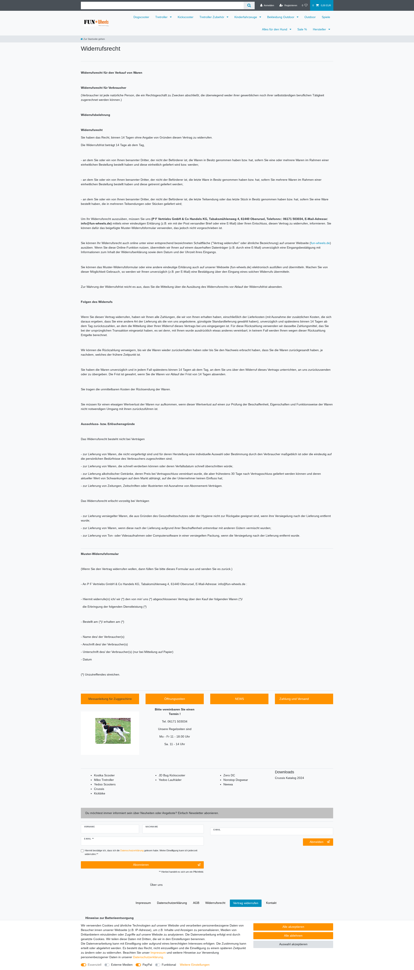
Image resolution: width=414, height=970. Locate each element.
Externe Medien (122, 964)
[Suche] (249, 5)
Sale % (302, 29)
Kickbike (99, 793)
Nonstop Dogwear (235, 780)
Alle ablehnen (293, 935)
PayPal (147, 964)
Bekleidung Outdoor (281, 17)
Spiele (326, 17)
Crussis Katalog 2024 (289, 778)
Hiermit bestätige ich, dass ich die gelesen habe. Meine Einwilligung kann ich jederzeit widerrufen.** (141, 852)
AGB (196, 903)
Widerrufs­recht (215, 903)
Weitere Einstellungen (195, 964)
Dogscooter (141, 17)
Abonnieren (141, 864)
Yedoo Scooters (105, 784)
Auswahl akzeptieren (293, 944)
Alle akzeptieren (293, 926)
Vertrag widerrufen (245, 903)
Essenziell (94, 964)
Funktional (169, 964)
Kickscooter (185, 17)
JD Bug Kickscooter (172, 775)
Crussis (99, 789)
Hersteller (320, 29)
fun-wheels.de (320, 243)
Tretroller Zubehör (212, 17)
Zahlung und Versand (294, 699)
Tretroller (161, 17)
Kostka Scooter (104, 775)
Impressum (158, 952)
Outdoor (310, 17)
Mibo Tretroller (104, 780)
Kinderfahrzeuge (246, 17)
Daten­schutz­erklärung (148, 957)
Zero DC (229, 775)
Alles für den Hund (275, 29)
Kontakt (271, 903)
